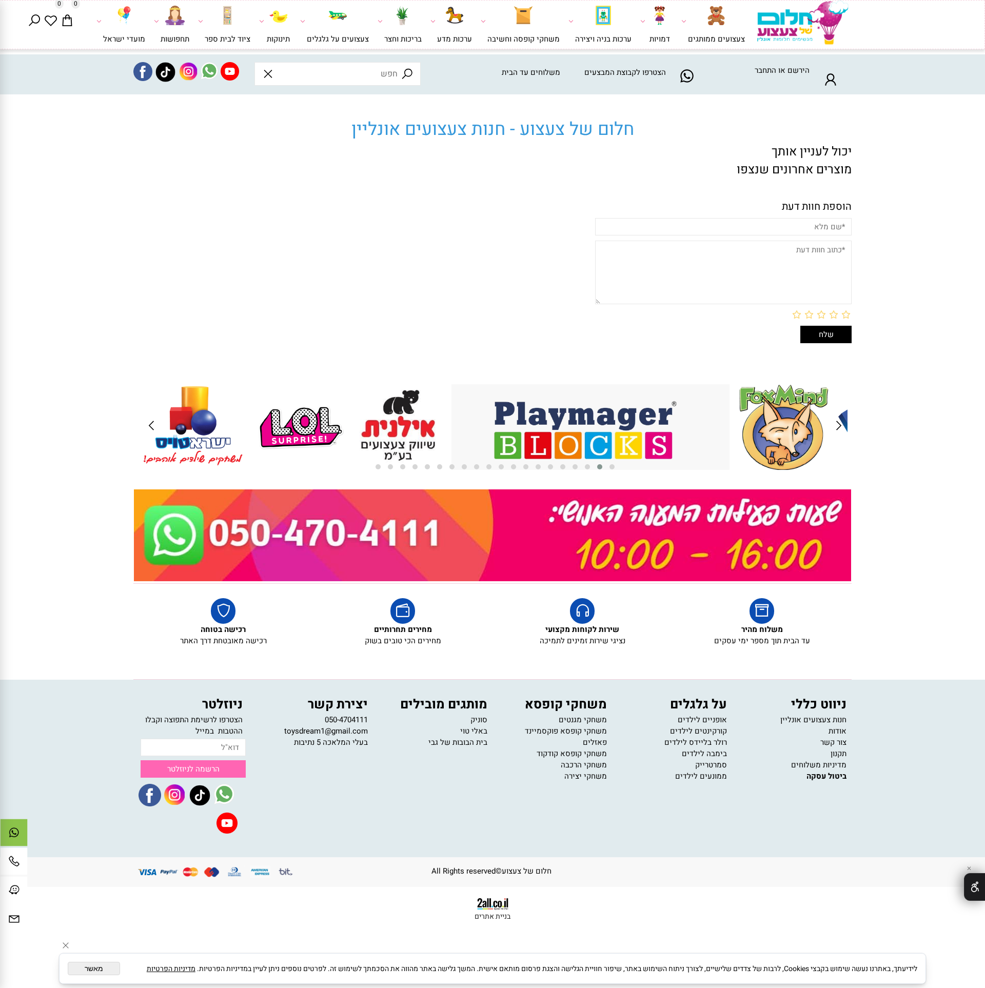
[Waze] (14, 892)
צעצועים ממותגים (716, 39)
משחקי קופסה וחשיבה (523, 39)
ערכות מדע (454, 39)
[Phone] (14, 864)
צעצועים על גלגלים (338, 39)
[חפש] (34, 18)
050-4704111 (346, 719)
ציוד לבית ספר (227, 39)
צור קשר (833, 742)
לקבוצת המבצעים (612, 72)
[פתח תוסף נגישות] (974, 887)
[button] (612, 467)
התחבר (765, 70)
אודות (837, 731)
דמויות (659, 39)
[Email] (14, 921)
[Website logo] (802, 26)
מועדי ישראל (124, 39)
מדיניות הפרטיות (171, 968)
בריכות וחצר (403, 39)
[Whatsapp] (14, 835)
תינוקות (278, 39)
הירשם (798, 70)
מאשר (94, 968)
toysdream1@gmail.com (326, 731)
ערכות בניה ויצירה (603, 39)
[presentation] (838, 427)
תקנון (838, 753)
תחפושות (175, 39)
